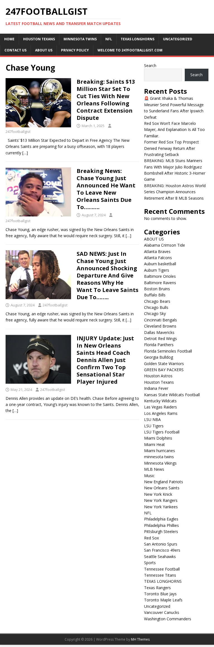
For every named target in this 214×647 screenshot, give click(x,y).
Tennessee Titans (160, 575)
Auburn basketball (160, 263)
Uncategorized (177, 39)
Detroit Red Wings (160, 338)
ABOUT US (43, 50)
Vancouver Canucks (161, 612)
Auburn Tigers (156, 270)
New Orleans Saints (161, 487)
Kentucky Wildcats (160, 400)
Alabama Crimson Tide (164, 245)
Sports (150, 562)
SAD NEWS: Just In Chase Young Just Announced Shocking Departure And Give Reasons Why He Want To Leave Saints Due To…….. (107, 275)
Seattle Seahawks (160, 556)
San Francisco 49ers (162, 550)
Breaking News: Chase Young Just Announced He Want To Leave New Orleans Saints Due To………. (106, 189)
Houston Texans (39, 39)
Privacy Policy (75, 50)
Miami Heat (154, 444)
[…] (25, 152)
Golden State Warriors (164, 363)
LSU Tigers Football (161, 432)
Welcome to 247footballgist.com (130, 50)
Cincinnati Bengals (160, 320)
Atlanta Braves (157, 251)
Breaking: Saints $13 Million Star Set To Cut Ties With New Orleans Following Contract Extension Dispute (106, 100)
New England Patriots (163, 481)
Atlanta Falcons (158, 257)
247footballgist (18, 131)
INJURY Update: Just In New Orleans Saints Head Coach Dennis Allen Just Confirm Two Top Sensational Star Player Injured (105, 359)
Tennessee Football (162, 569)
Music (149, 475)
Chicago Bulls (156, 307)
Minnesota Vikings (160, 463)
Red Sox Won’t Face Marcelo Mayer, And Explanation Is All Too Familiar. (174, 129)
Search (150, 65)
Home (9, 39)
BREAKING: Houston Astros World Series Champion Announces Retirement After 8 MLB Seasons (175, 192)
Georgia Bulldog (158, 357)
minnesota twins (80, 39)
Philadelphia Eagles (161, 519)
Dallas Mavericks (159, 332)
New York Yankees (161, 506)
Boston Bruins (157, 288)
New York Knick (158, 494)
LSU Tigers (154, 425)
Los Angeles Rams (160, 413)
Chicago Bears (157, 301)
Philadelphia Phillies (161, 525)
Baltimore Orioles (160, 276)
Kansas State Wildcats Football (172, 394)
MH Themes (140, 639)
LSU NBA (152, 419)
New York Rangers (160, 500)
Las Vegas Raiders (160, 407)
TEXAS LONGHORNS (137, 39)
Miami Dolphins (158, 438)
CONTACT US (15, 50)
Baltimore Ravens (160, 282)
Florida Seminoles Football (168, 351)
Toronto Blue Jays (160, 593)
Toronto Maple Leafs (163, 600)
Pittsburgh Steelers (161, 531)
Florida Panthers (159, 344)
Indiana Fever (156, 388)
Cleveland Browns (160, 326)
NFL (108, 39)
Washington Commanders (167, 618)
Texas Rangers (157, 587)
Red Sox (151, 538)
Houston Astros (158, 375)
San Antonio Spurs (160, 544)
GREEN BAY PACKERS (164, 369)
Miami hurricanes (159, 450)
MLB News (154, 469)
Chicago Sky (155, 313)
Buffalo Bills (155, 295)
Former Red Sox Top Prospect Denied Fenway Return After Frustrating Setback (171, 148)
